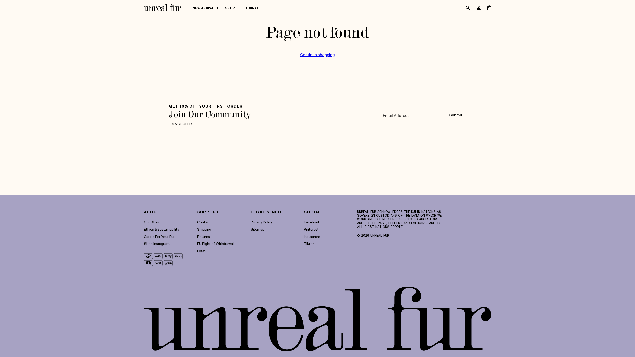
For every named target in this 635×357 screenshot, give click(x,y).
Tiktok (309, 243)
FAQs (201, 251)
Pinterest (311, 229)
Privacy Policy (262, 222)
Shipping (204, 229)
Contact (204, 222)
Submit (455, 114)
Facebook (312, 222)
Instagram (312, 236)
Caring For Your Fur (159, 236)
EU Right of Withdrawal (215, 243)
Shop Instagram (157, 243)
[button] (230, 8)
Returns (203, 236)
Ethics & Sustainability (161, 229)
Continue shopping (317, 54)
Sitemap (257, 229)
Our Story (152, 222)
